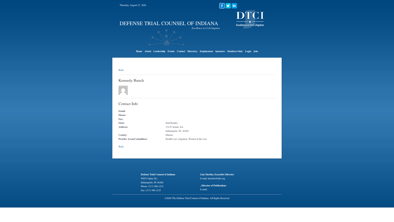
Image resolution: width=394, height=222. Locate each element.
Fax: (121, 119)
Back (121, 69)
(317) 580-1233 (155, 186)
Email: (122, 111)
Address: (123, 127)
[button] (222, 5)
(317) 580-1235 (153, 190)
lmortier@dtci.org (216, 178)
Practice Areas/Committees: (133, 139)
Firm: (122, 123)
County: (123, 135)
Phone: (122, 115)
